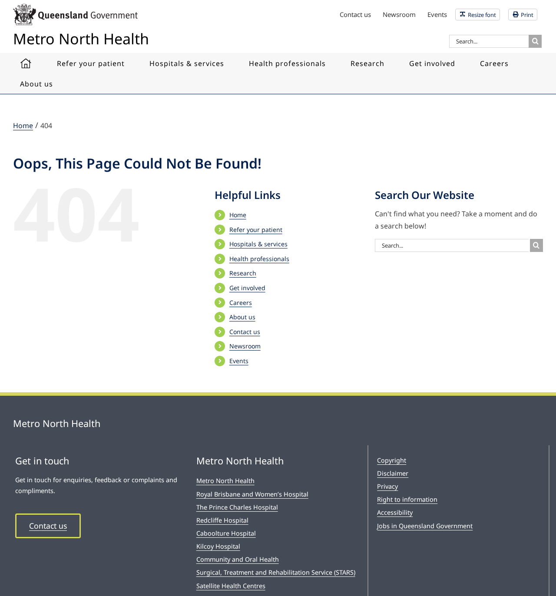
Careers (240, 302)
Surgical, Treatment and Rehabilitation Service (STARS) (275, 572)
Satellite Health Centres (230, 586)
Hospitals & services (258, 244)
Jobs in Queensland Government (425, 526)
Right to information (407, 499)
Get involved (247, 288)
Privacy (387, 486)
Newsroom (245, 346)
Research (242, 273)
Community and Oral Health (237, 559)
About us (242, 317)
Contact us (244, 332)
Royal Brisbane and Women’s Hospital (252, 494)
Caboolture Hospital (226, 533)
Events (238, 361)
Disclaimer (392, 473)
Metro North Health (225, 481)
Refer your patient (255, 229)
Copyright (391, 460)
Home (237, 215)
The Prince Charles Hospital (237, 507)
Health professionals (259, 259)
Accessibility (395, 512)
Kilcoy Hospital (218, 546)
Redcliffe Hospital (222, 520)
